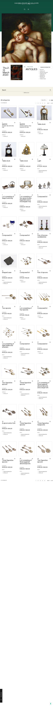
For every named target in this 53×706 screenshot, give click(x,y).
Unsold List (42, 71)
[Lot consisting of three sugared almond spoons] (26, 449)
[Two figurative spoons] (9, 371)
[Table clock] (44, 112)
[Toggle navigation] (28, 9)
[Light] (44, 149)
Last (52, 103)
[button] (44, 100)
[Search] (24, 9)
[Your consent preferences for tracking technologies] (50, 703)
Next (48, 103)
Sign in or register (45, 67)
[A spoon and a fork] (9, 411)
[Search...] (50, 90)
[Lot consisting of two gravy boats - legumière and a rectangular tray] (26, 185)
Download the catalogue (43, 74)
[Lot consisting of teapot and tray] (9, 185)
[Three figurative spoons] (26, 371)
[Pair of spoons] (44, 261)
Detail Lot (5, 136)
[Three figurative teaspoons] (44, 411)
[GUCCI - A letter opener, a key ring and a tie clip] (26, 112)
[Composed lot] (44, 185)
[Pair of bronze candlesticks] (44, 223)
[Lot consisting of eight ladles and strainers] (9, 332)
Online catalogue (44, 72)
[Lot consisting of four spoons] (26, 296)
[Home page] (26, 2)
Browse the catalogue (42, 77)
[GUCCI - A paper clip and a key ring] (9, 112)
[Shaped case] (9, 261)
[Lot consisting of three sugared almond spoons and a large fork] (44, 371)
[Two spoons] (9, 296)
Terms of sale (43, 78)
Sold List (42, 69)
